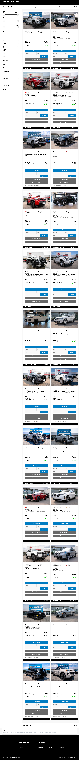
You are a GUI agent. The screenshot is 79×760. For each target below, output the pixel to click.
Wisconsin (21, 750)
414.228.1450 (46, 127)
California (21, 746)
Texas (20, 744)
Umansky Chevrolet (29, 68)
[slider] (4, 14)
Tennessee (21, 747)
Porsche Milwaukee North (58, 247)
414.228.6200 (45, 68)
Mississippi (21, 748)
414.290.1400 (73, 247)
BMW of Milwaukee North (58, 68)
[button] (49, 20)
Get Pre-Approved (36, 62)
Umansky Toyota (28, 127)
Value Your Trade (36, 59)
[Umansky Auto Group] (11, 2)
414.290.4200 (73, 68)
